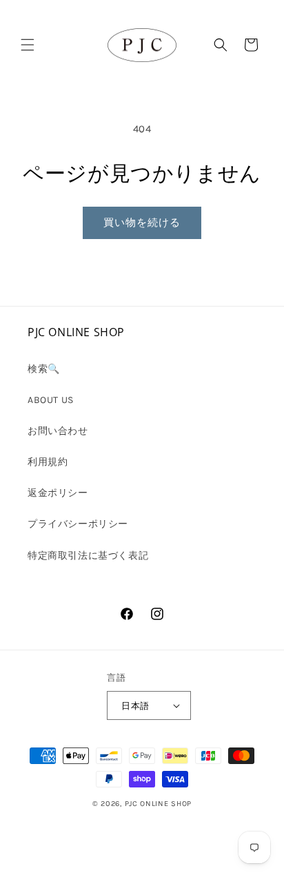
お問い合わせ (58, 431)
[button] (27, 45)
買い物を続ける (142, 222)
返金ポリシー (58, 493)
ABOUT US (51, 400)
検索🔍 (44, 369)
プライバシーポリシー (78, 524)
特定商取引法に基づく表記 (88, 555)
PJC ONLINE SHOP (158, 803)
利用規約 (48, 462)
